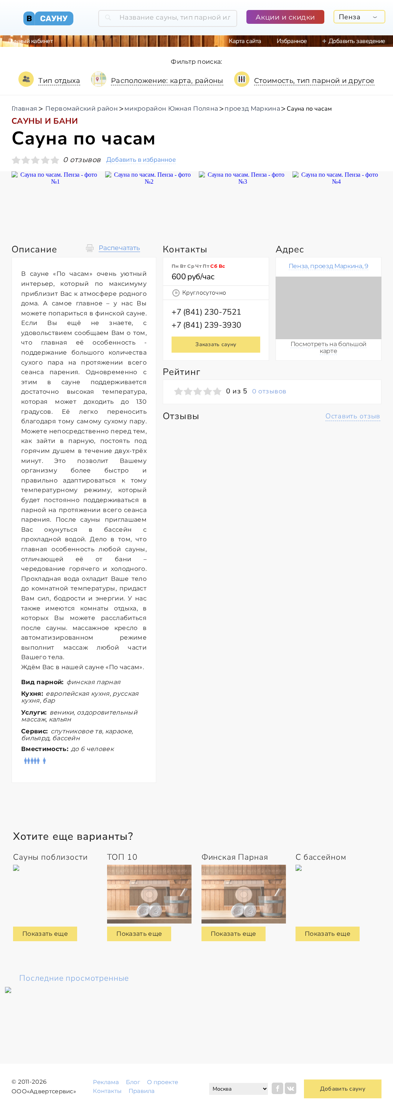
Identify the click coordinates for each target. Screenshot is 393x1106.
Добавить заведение (357, 41)
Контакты (107, 1090)
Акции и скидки (285, 17)
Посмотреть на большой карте (329, 347)
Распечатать (119, 248)
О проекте (162, 1082)
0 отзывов (269, 391)
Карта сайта (245, 41)
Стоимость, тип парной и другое (314, 80)
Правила (142, 1090)
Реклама (106, 1082)
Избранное (292, 41)
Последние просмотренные (74, 978)
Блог (133, 1082)
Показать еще (45, 933)
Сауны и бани (45, 121)
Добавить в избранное (141, 160)
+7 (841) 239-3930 (206, 325)
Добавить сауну (342, 1089)
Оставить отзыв (352, 416)
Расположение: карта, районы (167, 80)
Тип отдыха (59, 80)
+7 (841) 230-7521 (206, 312)
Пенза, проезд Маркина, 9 (328, 266)
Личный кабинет (30, 41)
